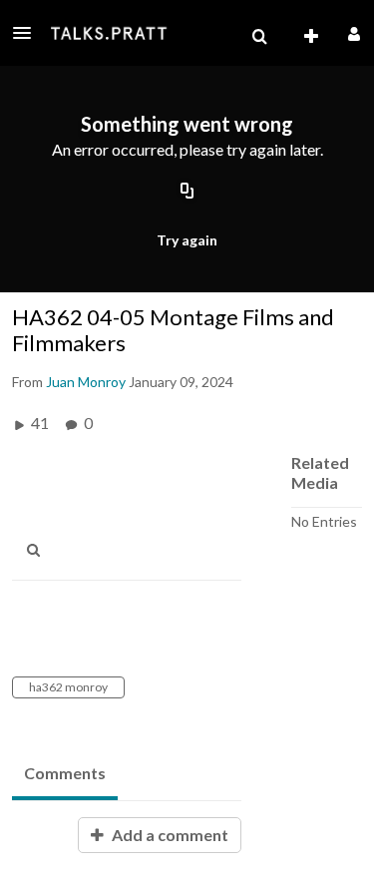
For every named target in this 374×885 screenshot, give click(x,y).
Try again (187, 239)
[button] (28, 33)
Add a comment (168, 834)
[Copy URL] (187, 193)
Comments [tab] (65, 772)
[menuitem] (259, 37)
